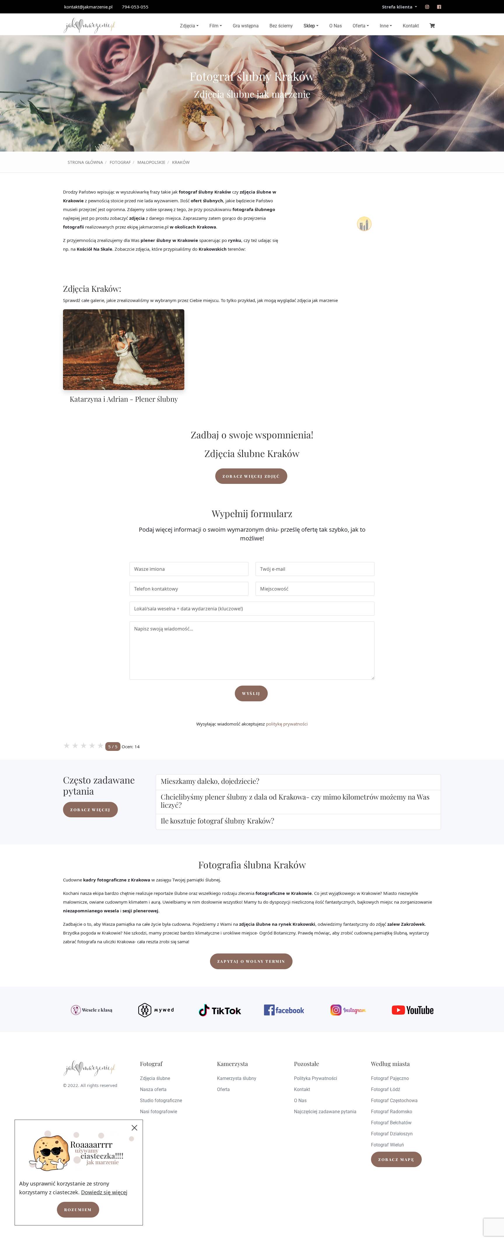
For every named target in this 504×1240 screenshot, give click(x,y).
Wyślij (251, 693)
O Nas (335, 26)
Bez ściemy (281, 26)
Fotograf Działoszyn (392, 1134)
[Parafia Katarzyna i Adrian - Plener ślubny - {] (123, 349)
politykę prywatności (287, 724)
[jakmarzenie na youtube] (412, 1010)
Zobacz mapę (396, 1159)
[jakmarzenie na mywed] (156, 1010)
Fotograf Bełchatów (391, 1122)
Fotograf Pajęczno (390, 1078)
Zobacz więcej (90, 809)
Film (213, 26)
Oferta (359, 26)
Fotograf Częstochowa (394, 1100)
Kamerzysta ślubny (236, 1078)
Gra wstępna (246, 26)
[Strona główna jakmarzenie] (89, 25)
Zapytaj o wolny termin (251, 961)
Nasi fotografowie (158, 1111)
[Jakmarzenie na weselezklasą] (91, 1010)
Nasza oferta (153, 1089)
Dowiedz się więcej (104, 1192)
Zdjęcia (187, 26)
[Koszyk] (432, 25)
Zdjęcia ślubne (155, 1078)
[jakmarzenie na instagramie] (427, 7)
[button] (298, 781)
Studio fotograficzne (161, 1100)
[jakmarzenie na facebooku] (439, 7)
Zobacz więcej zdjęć (251, 476)
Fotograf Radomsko (391, 1111)
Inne (384, 26)
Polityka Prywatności (315, 1078)
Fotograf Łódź (385, 1089)
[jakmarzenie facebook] (284, 1010)
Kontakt (411, 26)
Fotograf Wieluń (387, 1145)
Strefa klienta (398, 7)
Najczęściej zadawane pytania (325, 1111)
